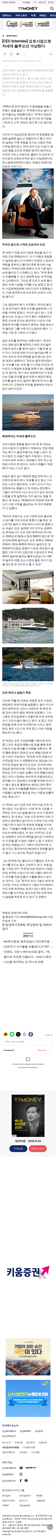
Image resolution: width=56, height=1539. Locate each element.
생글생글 (41, 1500)
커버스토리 (21, 15)
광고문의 (30, 1442)
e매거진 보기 (37, 1148)
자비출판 (26, 2)
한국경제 (6, 1496)
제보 (35, 2)
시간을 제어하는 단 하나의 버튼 (24, 962)
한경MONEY (11, 36)
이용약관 (43, 1442)
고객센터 (23, 1452)
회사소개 (6, 1442)
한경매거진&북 (8, 2)
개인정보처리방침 (10, 1447)
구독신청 (18, 1148)
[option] (28, 24)
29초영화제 (24, 1505)
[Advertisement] (28, 1205)
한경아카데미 (8, 1500)
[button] (51, 2)
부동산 (42, 15)
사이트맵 (35, 1452)
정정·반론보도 (8, 1452)
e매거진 (42, 2)
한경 (9, 1431)
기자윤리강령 (29, 1447)
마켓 (33, 15)
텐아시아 (23, 1500)
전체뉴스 (7, 15)
